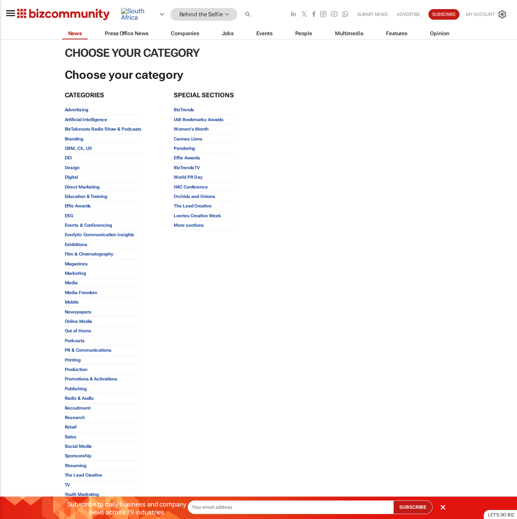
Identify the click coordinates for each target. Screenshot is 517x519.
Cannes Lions (188, 139)
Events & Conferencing (88, 225)
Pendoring (184, 148)
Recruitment (77, 408)
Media (71, 282)
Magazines (76, 264)
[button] (249, 14)
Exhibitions (76, 244)
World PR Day (188, 177)
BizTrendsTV (187, 167)
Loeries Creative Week (197, 215)
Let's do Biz (501, 514)
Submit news (372, 14)
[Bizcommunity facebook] (314, 14)
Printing (73, 360)
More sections (189, 225)
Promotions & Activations (91, 379)
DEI (68, 158)
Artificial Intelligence (86, 119)
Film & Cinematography (89, 254)
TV (67, 485)
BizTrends (184, 109)
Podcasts (75, 340)
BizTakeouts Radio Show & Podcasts (103, 129)
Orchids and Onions (194, 196)
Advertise (408, 14)
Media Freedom (81, 292)
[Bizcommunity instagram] (323, 14)
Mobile (72, 302)
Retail (70, 427)
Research (75, 417)
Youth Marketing (82, 494)
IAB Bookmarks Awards (199, 119)
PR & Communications (88, 350)
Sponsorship (78, 455)
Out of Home (78, 331)
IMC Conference (191, 187)
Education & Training (86, 196)
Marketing (75, 273)
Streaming (75, 465)
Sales (71, 437)
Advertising (76, 109)
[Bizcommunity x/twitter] (304, 14)
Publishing (76, 388)
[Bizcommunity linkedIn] (293, 14)
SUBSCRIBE (413, 507)
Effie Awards (78, 206)
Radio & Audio (79, 398)
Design (72, 167)
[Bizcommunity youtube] (334, 14)
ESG (69, 215)
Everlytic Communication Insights (100, 234)
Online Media (78, 321)
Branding (74, 139)
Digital (71, 177)
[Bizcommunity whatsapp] (345, 14)
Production (76, 369)
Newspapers (78, 312)
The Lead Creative (83, 475)
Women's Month (191, 129)
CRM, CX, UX (78, 148)
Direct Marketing (82, 187)
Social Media (78, 446)
